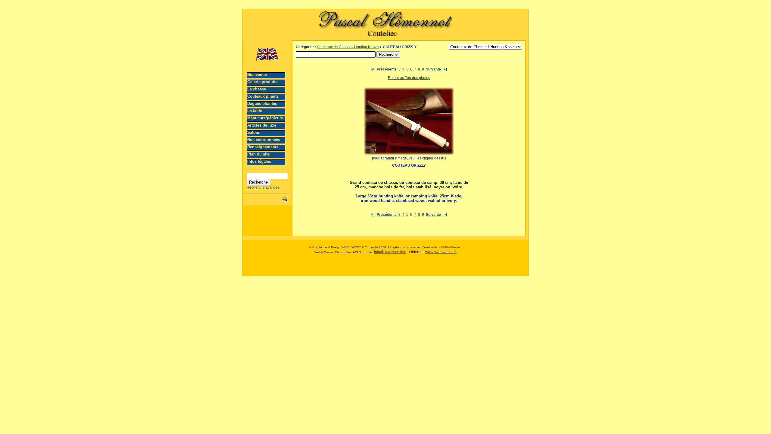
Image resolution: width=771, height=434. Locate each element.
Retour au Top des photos (409, 78)
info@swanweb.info (390, 252)
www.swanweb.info (441, 252)
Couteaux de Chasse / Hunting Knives (348, 47)
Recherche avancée (263, 187)
